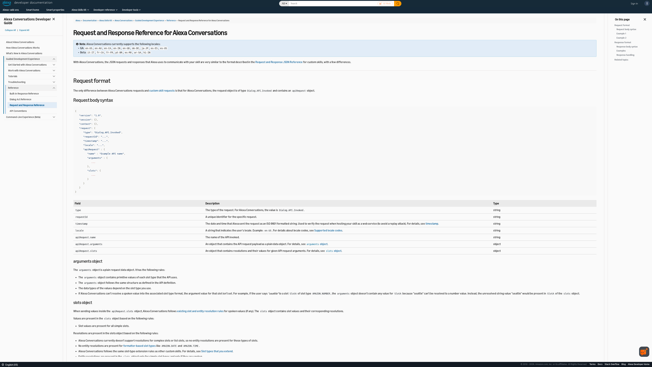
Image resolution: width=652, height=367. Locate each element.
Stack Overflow (612, 364)
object (317, 244)
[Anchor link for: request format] (113, 80)
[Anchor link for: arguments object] (104, 261)
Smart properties (55, 9)
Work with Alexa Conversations (24, 70)
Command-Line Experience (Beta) (23, 117)
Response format (622, 42)
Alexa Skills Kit (79, 9)
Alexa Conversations (124, 20)
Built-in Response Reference (24, 93)
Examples (621, 50)
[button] (79, 11)
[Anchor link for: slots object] (94, 302)
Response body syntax (627, 46)
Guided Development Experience (23, 58)
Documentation (90, 20)
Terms (593, 364)
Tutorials (12, 76)
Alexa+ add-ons (11, 9)
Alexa (78, 20)
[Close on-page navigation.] (645, 18)
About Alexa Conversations (20, 42)
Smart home (32, 9)
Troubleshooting (16, 82)
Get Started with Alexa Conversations (27, 64)
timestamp (431, 223)
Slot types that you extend (217, 351)
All (283, 3)
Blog (623, 364)
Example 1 (621, 33)
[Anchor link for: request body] (115, 99)
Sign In (634, 3)
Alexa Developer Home (638, 364)
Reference (13, 87)
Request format (622, 25)
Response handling (625, 55)
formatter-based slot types (139, 345)
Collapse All (10, 30)
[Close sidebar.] (54, 18)
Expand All (24, 30)
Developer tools (130, 9)
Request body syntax (626, 29)
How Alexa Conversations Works (23, 47)
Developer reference (104, 9)
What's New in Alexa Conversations (24, 53)
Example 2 (621, 38)
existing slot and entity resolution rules (200, 311)
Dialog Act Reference (20, 99)
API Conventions (18, 110)
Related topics (621, 59)
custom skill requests (162, 90)
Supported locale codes (328, 230)
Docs (600, 364)
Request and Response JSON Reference (279, 62)
